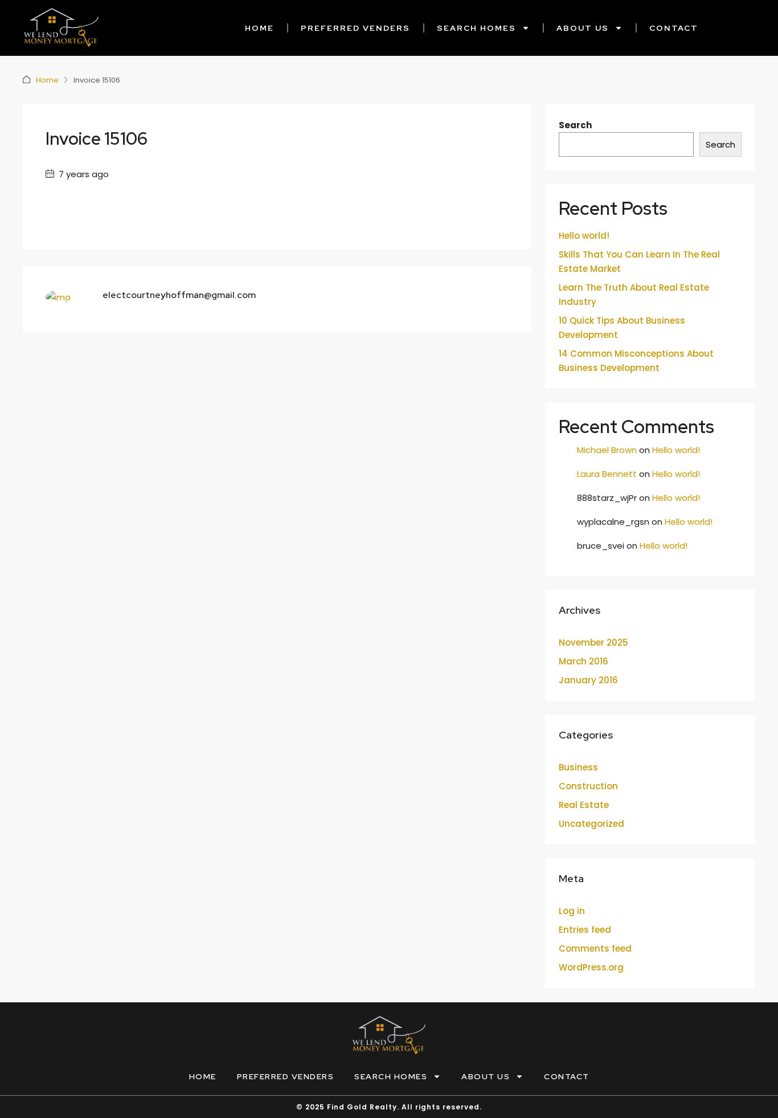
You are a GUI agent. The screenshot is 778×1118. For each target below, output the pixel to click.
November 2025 (593, 642)
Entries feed (585, 930)
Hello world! (584, 236)
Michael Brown (607, 450)
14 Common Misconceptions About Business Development (636, 361)
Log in (572, 911)
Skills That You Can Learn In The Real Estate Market (639, 261)
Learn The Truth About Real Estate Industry (634, 294)
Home (259, 28)
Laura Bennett (607, 474)
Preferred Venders (355, 28)
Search (575, 125)
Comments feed (595, 948)
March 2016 (583, 661)
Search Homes (476, 28)
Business (578, 767)
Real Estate (584, 805)
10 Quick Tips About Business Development (622, 328)
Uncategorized (591, 824)
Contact (673, 28)
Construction (588, 786)
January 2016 (588, 680)
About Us (582, 28)
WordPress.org (591, 967)
